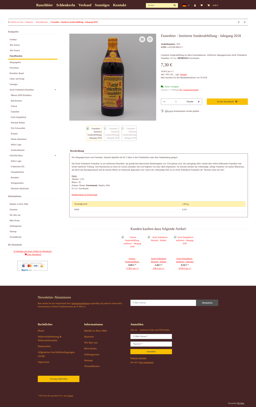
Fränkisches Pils (17, 166)
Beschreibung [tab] (77, 151)
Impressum (43, 362)
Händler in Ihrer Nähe (19, 204)
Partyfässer (14, 68)
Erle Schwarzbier (18, 128)
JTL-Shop (240, 403)
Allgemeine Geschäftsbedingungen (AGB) (56, 354)
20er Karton (15, 45)
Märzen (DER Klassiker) (21, 95)
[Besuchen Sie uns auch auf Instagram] (62, 389)
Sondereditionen (17, 150)
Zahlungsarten (15, 226)
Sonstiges (13, 84)
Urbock (14, 106)
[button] (186, 5)
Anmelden (151, 352)
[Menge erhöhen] (198, 102)
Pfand (41, 330)
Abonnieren (207, 303)
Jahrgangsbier (15, 62)
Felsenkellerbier (17, 172)
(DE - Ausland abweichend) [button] (189, 90)
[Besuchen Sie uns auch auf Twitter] (48, 389)
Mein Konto (15, 220)
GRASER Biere (16, 155)
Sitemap (13, 231)
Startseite (13, 209)
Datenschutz (44, 346)
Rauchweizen (16, 101)
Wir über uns (15, 215)
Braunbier (15, 177)
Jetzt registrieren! (146, 362)
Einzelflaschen (16, 56)
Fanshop (13, 39)
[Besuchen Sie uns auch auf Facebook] (41, 389)
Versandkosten (15, 237)
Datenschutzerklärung (81, 303)
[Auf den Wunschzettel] (150, 39)
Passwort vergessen (138, 358)
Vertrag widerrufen (58, 379)
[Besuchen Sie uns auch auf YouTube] (55, 389)
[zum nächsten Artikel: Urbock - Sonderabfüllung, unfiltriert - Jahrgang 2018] (245, 22)
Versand (183, 74)
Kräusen (14, 134)
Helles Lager (16, 145)
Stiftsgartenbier (17, 183)
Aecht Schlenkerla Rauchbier (22, 90)
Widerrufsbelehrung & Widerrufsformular (49, 338)
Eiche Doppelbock (18, 117)
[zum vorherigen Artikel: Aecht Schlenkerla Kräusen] (239, 22)
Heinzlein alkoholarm (20, 188)
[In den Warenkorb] (71, 32)
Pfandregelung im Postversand (84, 195)
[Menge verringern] (164, 102)
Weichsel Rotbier (18, 123)
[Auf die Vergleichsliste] (142, 39)
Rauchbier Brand (17, 73)
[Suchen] (174, 5)
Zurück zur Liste (16, 22)
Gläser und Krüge (17, 79)
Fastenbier (15, 112)
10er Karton (15, 50)
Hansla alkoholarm (19, 139)
